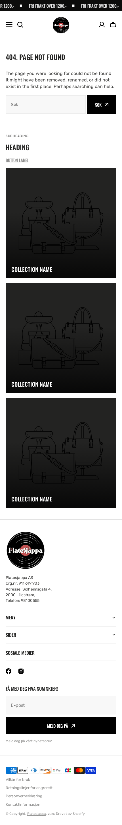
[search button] (20, 24)
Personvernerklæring (24, 796)
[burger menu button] (9, 24)
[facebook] (8, 671)
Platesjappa (36, 814)
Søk (98, 105)
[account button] (101, 24)
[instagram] (21, 671)
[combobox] (46, 104)
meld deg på (57, 726)
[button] (113, 24)
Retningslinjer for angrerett (29, 788)
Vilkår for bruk (18, 779)
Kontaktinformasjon (23, 804)
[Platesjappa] (61, 24)
